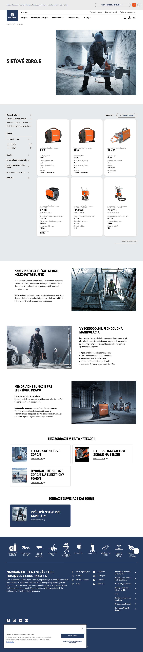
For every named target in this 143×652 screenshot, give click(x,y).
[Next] (136, 551)
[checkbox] (11, 144)
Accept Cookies (72, 636)
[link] (12, 15)
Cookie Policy (10, 642)
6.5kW (13, 144)
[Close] (82, 628)
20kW (13, 148)
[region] (45, 636)
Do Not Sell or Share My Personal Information (72, 642)
